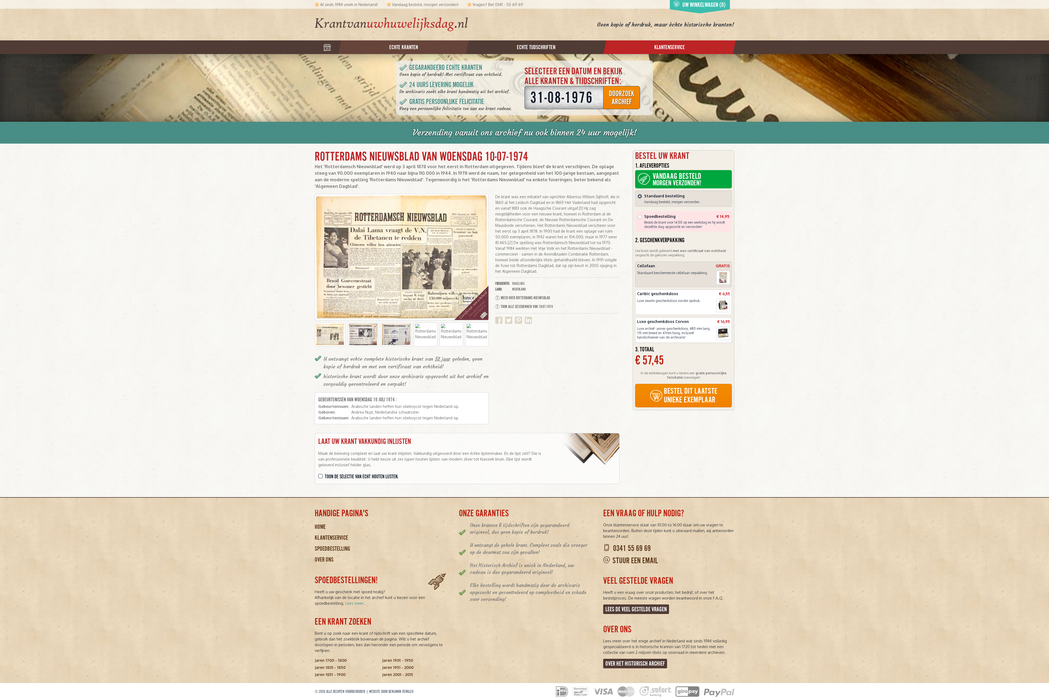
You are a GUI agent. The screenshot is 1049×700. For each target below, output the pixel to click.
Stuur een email (635, 560)
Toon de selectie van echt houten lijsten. (362, 477)
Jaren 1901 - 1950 (397, 660)
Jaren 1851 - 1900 (330, 674)
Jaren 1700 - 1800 (331, 660)
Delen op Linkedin (528, 320)
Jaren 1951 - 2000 (398, 667)
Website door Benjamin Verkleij (391, 691)
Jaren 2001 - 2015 (397, 674)
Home (320, 526)
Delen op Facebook (498, 320)
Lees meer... (356, 603)
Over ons (324, 559)
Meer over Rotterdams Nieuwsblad (525, 297)
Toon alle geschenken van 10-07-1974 (527, 306)
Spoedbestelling (332, 548)
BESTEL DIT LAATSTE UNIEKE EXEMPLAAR (690, 395)
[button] (330, 334)
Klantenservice (331, 537)
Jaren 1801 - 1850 (330, 667)
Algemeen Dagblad (336, 186)
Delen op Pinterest (518, 320)
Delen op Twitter (508, 320)
